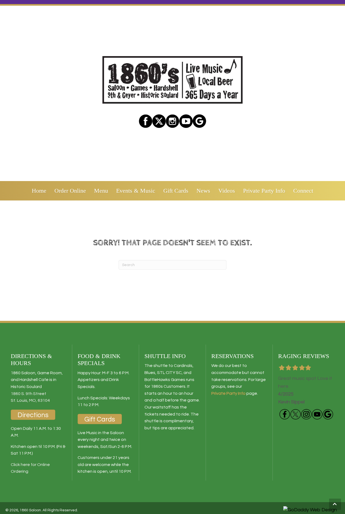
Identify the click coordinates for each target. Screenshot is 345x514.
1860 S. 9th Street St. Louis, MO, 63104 (30, 397)
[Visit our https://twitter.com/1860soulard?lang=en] (159, 121)
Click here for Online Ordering (30, 468)
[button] (335, 504)
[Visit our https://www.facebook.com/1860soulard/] (145, 121)
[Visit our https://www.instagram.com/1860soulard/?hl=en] (172, 121)
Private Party (224, 393)
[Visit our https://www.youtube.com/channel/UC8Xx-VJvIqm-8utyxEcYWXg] (317, 414)
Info (241, 393)
